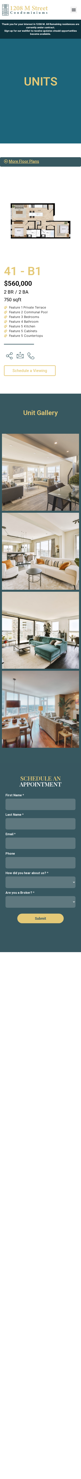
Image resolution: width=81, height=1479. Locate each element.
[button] (73, 10)
